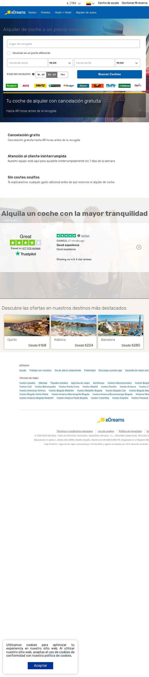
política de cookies (57, 655)
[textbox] (73, 44)
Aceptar (40, 665)
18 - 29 (41, 74)
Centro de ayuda (108, 3)
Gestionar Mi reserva (134, 3)
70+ (62, 74)
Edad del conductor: (19, 73)
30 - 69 (52, 74)
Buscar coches (109, 74)
